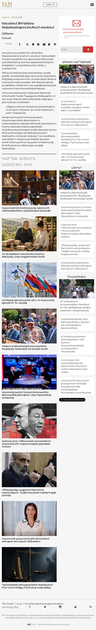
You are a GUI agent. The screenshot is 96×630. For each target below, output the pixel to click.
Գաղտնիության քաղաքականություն (43, 603)
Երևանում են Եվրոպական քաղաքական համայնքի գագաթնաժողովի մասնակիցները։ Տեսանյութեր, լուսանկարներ (76, 386)
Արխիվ (6, 17)
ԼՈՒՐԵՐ (77, 167)
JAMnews (8, 33)
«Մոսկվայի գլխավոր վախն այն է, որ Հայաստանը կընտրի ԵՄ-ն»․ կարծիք (28, 301)
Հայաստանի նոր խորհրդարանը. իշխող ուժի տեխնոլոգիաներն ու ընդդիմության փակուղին (26, 209)
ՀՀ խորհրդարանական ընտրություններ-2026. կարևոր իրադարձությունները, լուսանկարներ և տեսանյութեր (73, 344)
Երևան (6, 38)
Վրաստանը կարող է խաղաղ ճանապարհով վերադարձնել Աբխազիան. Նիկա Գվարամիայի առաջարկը (26, 395)
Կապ (19, 603)
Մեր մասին (8, 603)
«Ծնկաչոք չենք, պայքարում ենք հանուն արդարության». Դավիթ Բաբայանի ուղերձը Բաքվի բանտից (29, 493)
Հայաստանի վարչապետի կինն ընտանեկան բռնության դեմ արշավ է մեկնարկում (25, 540)
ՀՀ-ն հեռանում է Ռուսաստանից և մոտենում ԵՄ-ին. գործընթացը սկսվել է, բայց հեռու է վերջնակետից (75, 306)
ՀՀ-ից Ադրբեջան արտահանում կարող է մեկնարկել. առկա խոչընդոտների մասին (23, 255)
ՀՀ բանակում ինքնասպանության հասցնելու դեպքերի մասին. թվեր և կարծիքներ (75, 106)
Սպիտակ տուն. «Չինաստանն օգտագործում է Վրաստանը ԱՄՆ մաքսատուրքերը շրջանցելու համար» (26, 444)
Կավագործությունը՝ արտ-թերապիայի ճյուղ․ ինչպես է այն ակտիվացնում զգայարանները (75, 323)
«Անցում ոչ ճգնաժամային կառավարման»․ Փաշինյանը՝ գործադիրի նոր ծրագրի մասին (25, 347)
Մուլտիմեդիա (77, 276)
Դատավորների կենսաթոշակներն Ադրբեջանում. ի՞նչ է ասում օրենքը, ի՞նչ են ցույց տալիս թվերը (27, 586)
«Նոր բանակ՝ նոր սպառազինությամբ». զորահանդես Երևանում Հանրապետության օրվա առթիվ (74, 366)
